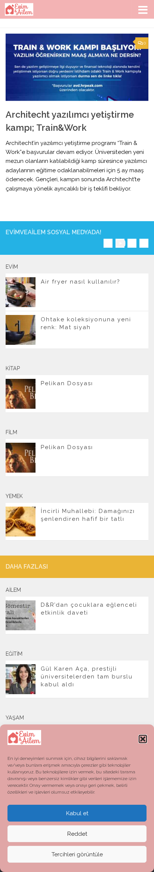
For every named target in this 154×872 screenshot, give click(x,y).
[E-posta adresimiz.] (143, 243)
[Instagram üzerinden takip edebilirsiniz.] (108, 243)
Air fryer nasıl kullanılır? (80, 281)
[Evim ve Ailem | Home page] (24, 9)
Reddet (77, 834)
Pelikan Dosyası (67, 383)
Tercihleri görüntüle (77, 854)
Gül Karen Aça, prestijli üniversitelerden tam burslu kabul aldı (87, 676)
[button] (143, 739)
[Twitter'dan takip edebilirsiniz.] (131, 243)
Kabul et (77, 813)
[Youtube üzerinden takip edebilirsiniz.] (120, 243)
